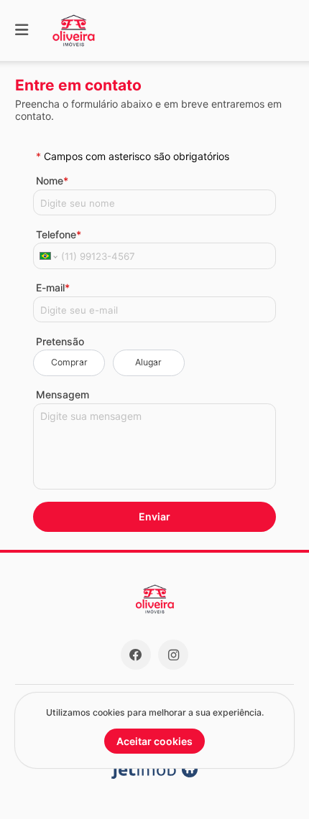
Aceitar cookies (154, 741)
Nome (52, 180)
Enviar (154, 516)
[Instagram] (173, 655)
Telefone (58, 234)
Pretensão (60, 341)
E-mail (53, 287)
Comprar (69, 362)
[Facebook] (136, 655)
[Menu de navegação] (21, 30)
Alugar (148, 362)
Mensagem (62, 394)
